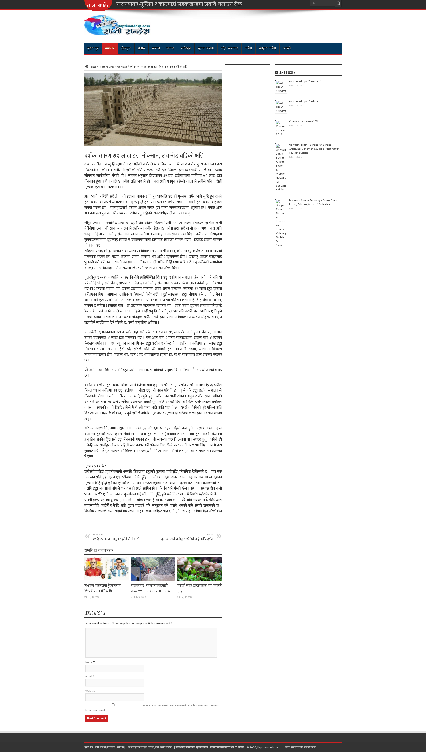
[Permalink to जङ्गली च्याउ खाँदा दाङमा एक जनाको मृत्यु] (200, 579)
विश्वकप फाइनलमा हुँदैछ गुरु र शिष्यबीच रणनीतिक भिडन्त (102, 588)
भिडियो (287, 48)
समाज (156, 48)
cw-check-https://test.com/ (305, 81)
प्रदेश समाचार (229, 48)
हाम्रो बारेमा (100, 747)
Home (92, 66)
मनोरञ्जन (186, 48)
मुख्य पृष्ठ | (89, 747)
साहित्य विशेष (267, 48)
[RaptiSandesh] (117, 32)
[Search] (338, 3)
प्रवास (141, 48)
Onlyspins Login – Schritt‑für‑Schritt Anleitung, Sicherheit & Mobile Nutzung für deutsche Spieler (314, 149)
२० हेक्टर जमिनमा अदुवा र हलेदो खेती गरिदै (116, 537)
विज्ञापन (111, 747)
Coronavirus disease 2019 (304, 121)
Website (90, 691)
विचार (170, 48)
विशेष (248, 48)
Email (88, 676)
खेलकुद (126, 48)
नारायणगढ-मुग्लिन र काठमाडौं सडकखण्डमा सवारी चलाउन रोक (179, 4)
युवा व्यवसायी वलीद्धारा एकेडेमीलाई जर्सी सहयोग (187, 537)
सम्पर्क (120, 747)
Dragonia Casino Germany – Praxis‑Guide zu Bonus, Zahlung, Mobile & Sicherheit (315, 202)
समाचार (110, 48)
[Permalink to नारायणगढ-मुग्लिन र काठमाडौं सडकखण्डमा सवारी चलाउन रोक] (153, 579)
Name (89, 662)
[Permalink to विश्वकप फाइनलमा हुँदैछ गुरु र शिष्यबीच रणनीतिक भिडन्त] (106, 579)
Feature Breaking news (113, 66)
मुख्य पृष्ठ (93, 48)
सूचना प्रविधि (206, 48)
